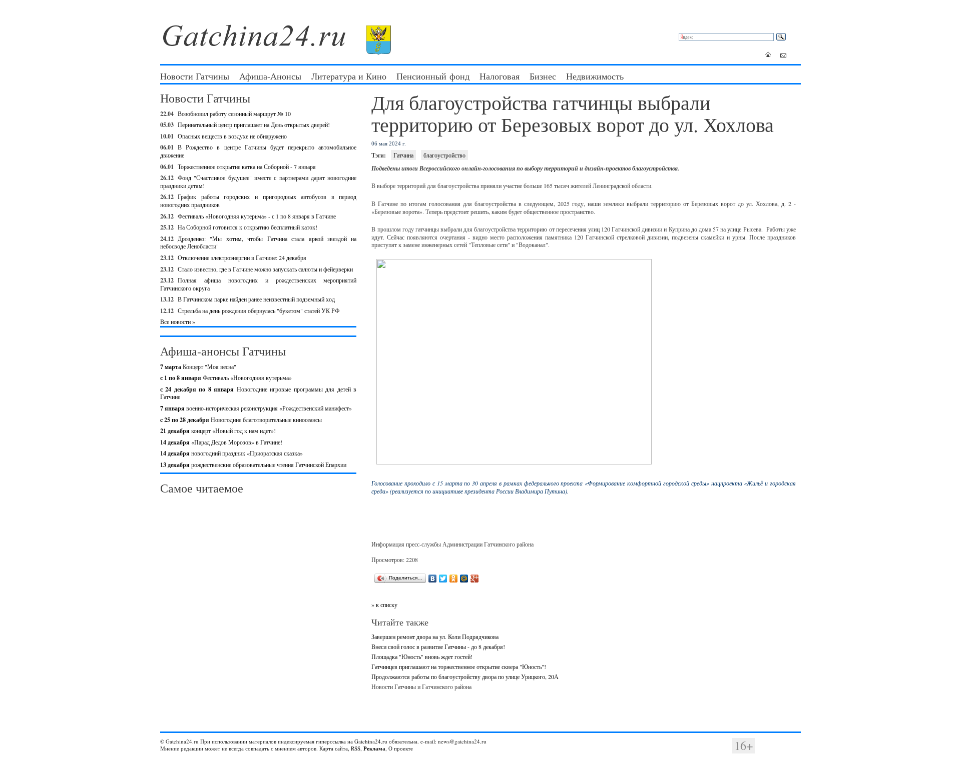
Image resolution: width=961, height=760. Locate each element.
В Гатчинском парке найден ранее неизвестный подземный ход (256, 299)
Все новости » (177, 322)
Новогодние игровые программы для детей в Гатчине (258, 393)
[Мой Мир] (464, 578)
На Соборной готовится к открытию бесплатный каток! (247, 227)
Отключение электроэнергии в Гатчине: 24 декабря (242, 258)
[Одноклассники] (453, 578)
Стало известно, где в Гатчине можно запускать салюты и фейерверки (265, 269)
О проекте (400, 748)
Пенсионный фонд (432, 76)
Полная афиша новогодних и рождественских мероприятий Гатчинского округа (258, 284)
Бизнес (543, 76)
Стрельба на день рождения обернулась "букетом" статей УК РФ (258, 310)
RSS (355, 748)
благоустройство (444, 155)
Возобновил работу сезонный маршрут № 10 (234, 114)
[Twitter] (443, 578)
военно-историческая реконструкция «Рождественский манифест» (256, 408)
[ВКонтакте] (432, 578)
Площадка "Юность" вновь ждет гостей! (421, 656)
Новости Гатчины (194, 76)
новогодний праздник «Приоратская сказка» (231, 453)
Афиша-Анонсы (270, 76)
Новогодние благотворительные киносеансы (241, 420)
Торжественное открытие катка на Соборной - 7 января (247, 166)
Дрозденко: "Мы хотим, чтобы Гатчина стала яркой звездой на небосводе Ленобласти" (258, 242)
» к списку (384, 604)
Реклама (374, 748)
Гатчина (403, 155)
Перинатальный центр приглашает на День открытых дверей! (254, 124)
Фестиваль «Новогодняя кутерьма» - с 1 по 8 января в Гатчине (257, 216)
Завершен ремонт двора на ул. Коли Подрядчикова (435, 636)
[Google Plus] (474, 578)
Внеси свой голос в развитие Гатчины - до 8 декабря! (438, 646)
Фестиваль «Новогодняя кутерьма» (226, 378)
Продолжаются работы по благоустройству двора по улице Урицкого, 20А (465, 676)
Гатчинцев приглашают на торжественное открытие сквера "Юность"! (458, 666)
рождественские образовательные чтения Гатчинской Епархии (253, 464)
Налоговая (499, 76)
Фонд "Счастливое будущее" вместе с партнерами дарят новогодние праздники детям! (258, 182)
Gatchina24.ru (370, 741)
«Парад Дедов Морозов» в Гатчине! (221, 442)
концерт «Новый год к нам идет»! (218, 430)
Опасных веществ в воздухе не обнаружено (232, 136)
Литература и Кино (348, 76)
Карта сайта (333, 748)
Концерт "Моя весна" (198, 366)
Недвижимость (595, 76)
